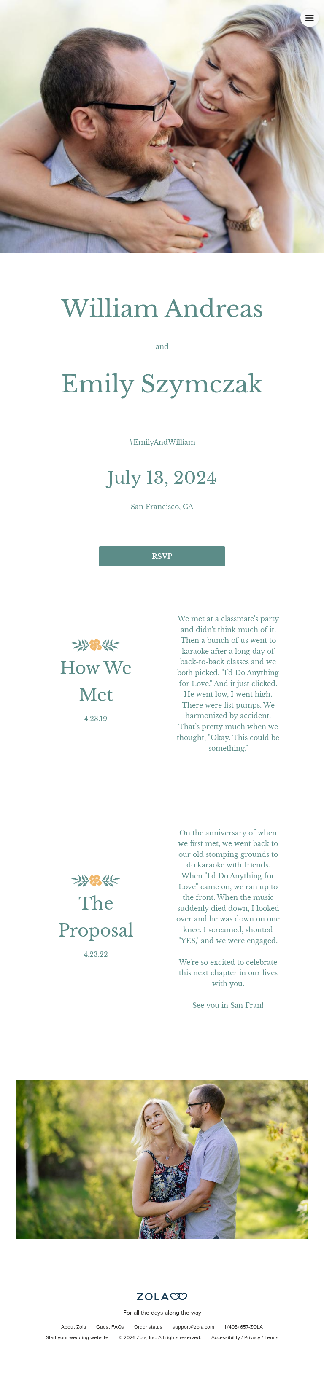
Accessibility (225, 1337)
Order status (148, 1327)
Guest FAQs (110, 1327)
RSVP (162, 556)
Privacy (252, 1337)
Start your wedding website (77, 1337)
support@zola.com (193, 1327)
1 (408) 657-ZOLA (243, 1327)
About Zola (73, 1327)
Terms (271, 1337)
